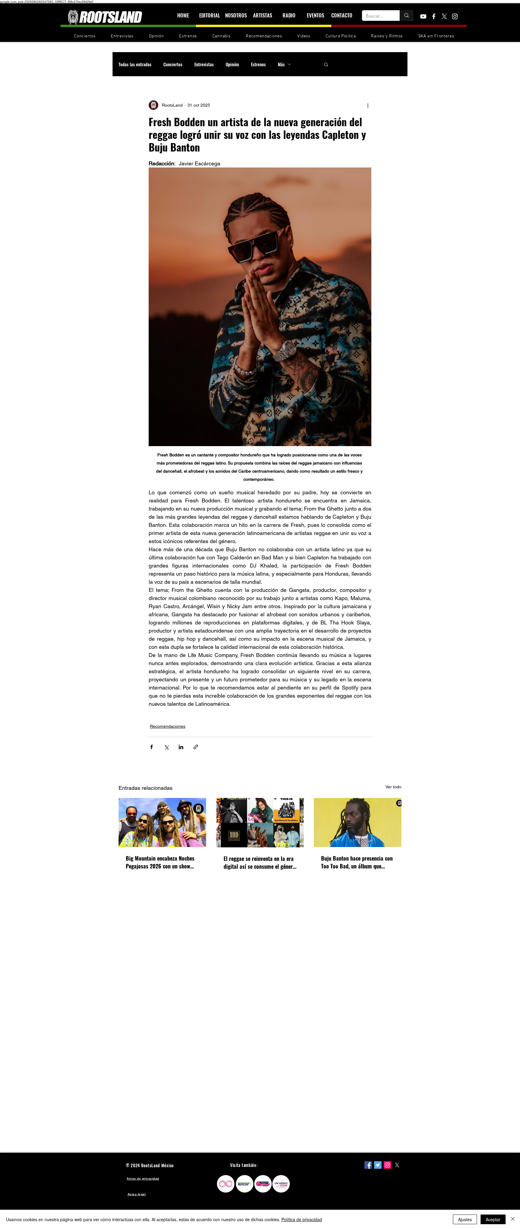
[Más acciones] (367, 105)
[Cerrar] (512, 1219)
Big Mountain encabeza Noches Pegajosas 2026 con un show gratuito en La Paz (160, 862)
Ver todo (393, 786)
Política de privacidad (301, 1219)
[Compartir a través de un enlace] (196, 747)
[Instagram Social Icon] (387, 1165)
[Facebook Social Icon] (368, 1165)
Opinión (232, 64)
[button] (326, 64)
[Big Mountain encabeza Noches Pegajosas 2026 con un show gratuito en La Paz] (162, 822)
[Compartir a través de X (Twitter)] (166, 747)
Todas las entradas (135, 64)
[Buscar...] (406, 15)
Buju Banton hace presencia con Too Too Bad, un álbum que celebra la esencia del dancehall (357, 862)
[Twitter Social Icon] (378, 1165)
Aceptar (493, 1219)
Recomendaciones (167, 726)
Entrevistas (204, 64)
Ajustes (465, 1219)
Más (281, 64)
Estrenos (258, 64)
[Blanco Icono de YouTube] (423, 16)
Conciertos (172, 64)
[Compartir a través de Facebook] (151, 747)
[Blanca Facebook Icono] (434, 16)
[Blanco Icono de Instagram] (455, 16)
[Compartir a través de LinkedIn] (181, 747)
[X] (444, 16)
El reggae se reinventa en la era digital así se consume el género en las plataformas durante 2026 (260, 862)
